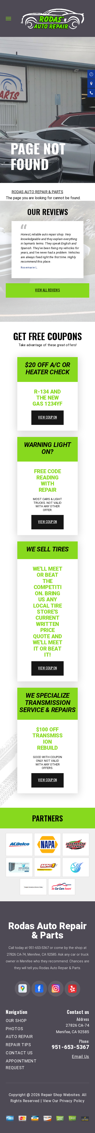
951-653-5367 (39, 948)
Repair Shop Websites (60, 1095)
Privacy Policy (72, 1101)
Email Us (80, 1057)
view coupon (47, 417)
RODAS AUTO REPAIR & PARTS (37, 192)
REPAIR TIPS (18, 1044)
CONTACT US (19, 1052)
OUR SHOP (16, 1020)
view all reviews (47, 289)
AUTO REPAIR (19, 1036)
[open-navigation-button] (8, 18)
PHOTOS (14, 1028)
